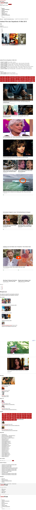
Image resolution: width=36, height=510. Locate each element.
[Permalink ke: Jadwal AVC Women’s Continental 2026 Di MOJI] (3, 402)
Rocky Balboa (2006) (5, 396)
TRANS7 (9, 417)
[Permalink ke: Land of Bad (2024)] (8, 384)
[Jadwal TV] (4, 3)
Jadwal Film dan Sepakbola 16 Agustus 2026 (9, 473)
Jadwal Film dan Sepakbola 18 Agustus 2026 (9, 470)
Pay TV (29, 417)
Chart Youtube (14, 420)
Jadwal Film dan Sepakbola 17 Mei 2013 (9, 295)
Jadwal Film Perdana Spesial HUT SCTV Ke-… (9, 409)
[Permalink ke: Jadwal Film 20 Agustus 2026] (6, 318)
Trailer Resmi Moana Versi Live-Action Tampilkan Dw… (11, 425)
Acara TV (3, 403)
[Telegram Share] (2, 31)
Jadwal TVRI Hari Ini (5, 456)
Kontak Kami (14, 483)
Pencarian (10, 4)
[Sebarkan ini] (2, 28)
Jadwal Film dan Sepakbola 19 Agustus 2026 (9, 469)
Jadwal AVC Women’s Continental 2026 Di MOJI (10, 467)
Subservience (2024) (5, 391)
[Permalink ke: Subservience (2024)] (3, 389)
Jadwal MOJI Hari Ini (5, 447)
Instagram (4, 491)
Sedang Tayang (4, 414)
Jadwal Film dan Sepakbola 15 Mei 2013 (9, 294)
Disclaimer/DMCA (3, 483)
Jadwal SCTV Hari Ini (5, 452)
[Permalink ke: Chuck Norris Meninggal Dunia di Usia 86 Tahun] (3, 428)
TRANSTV (14, 417)
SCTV (4, 417)
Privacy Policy (9, 483)
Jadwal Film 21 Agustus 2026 (6, 312)
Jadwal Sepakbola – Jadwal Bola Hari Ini (8, 435)
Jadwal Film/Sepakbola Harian (7, 325)
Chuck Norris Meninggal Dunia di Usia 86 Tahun (9, 430)
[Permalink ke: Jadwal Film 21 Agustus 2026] (6, 310)
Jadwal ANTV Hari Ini (5, 438)
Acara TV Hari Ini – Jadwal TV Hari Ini (8, 437)
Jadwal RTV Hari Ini (5, 450)
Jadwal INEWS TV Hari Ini (6, 442)
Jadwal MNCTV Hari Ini (5, 446)
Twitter (4, 490)
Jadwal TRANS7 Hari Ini (6, 453)
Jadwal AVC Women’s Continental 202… (8, 404)
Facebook (4, 489)
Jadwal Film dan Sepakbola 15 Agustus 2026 (9, 474)
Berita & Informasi (5, 424)
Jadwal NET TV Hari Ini (5, 448)
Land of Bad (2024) (5, 386)
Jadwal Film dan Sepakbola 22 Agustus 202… (9, 326)
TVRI (24, 417)
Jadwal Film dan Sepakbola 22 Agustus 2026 (9, 305)
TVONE (19, 417)
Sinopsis (3, 385)
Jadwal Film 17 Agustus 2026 (6, 471)
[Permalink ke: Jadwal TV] (1, 24)
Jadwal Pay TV (4, 434)
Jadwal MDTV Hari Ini (5, 444)
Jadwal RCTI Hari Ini (5, 449)
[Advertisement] (18, 52)
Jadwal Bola (4, 419)
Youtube (4, 492)
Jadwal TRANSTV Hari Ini (6, 454)
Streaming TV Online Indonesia (7, 436)
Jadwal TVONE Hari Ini (5, 455)
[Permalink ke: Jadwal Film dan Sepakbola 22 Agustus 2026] (6, 303)
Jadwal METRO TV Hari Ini (6, 445)
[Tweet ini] (2, 30)
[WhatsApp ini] (2, 32)
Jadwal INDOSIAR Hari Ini (6, 441)
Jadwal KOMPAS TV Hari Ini (6, 443)
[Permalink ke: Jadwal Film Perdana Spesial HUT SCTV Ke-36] (3, 407)
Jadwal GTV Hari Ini (5, 440)
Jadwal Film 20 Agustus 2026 (6, 320)
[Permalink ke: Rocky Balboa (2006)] (3, 394)
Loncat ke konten (3, 0)
